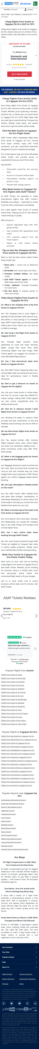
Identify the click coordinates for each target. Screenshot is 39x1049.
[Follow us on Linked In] (35, 1003)
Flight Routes (7, 974)
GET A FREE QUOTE (20, 74)
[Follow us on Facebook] (3, 1003)
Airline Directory (8, 979)
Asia (12, 14)
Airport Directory (26, 974)
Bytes (22, 984)
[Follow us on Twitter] (27, 1003)
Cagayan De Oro (27, 14)
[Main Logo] (12, 3)
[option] (19, 616)
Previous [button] (2, 615)
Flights (8, 14)
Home (3, 14)
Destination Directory (28, 979)
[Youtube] (19, 1003)
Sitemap (5, 984)
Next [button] (36, 615)
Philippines (18, 14)
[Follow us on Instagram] (11, 1003)
